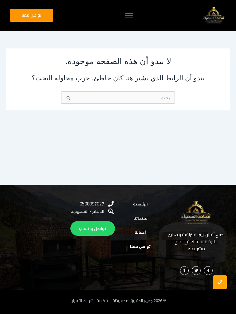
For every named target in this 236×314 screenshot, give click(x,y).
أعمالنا (140, 232)
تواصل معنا (140, 246)
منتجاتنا (140, 218)
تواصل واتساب (92, 228)
